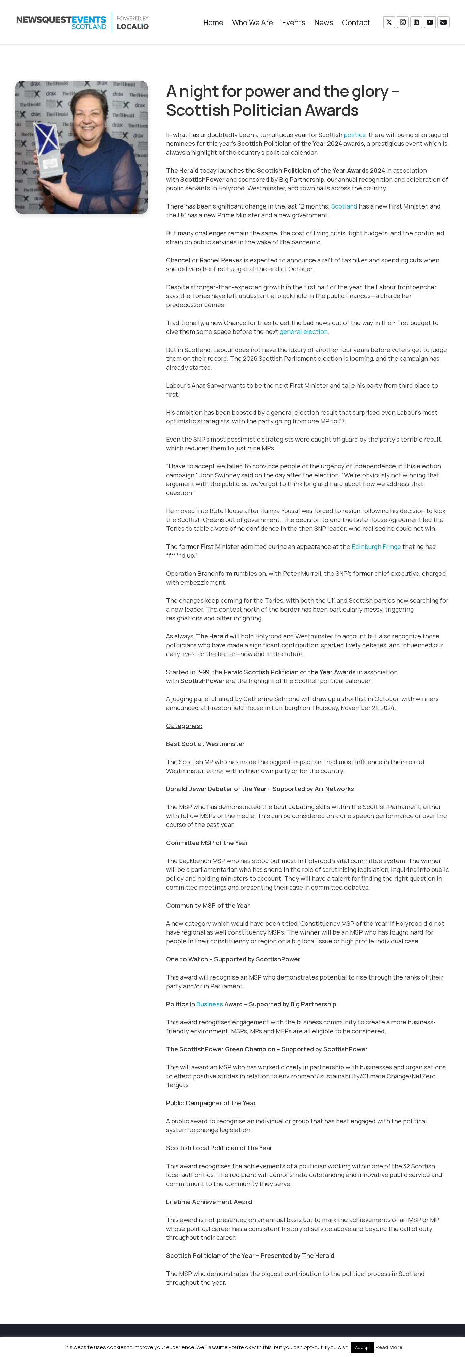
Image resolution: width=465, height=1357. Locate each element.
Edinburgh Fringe (376, 546)
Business (209, 1004)
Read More (388, 1347)
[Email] (443, 22)
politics (355, 134)
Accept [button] (362, 1347)
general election (304, 331)
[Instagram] (403, 22)
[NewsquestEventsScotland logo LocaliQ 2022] (82, 22)
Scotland (344, 206)
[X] (389, 22)
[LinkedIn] (416, 22)
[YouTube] (430, 22)
